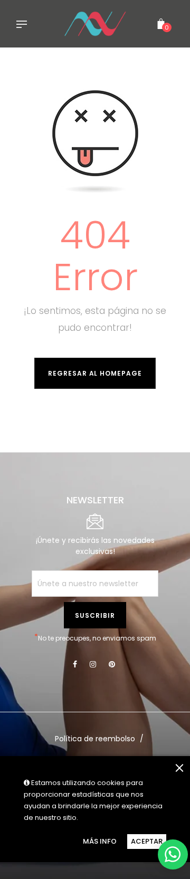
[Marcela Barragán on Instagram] (93, 664)
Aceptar (147, 841)
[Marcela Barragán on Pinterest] (112, 664)
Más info (100, 841)
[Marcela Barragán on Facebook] (75, 664)
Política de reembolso (95, 738)
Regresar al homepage (95, 373)
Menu (24, 25)
